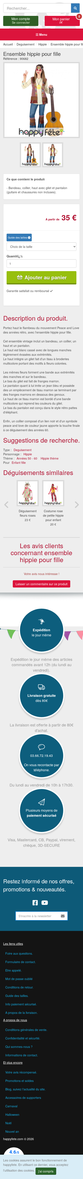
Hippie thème (50, 458)
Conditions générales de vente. (26, 1030)
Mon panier (66, 20)
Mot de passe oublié (19, 979)
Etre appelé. (13, 970)
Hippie (27, 454)
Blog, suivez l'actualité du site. (25, 1089)
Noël (8, 1123)
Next (76, 504)
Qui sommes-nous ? (19, 1046)
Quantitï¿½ (15, 256)
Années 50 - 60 (27, 458)
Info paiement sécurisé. (21, 1004)
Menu (42, 34)
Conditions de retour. (19, 987)
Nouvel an (12, 1131)
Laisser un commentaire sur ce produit (41, 584)
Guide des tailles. (17, 996)
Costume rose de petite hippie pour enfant (53, 515)
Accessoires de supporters (23, 1097)
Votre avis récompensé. (21, 1072)
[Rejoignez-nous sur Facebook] (35, 902)
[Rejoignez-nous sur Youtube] (44, 902)
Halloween (12, 1114)
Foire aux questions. (19, 953)
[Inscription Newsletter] (62, 916)
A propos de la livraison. (21, 1012)
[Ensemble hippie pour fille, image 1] (52, 154)
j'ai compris (45, 1171)
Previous (6, 504)
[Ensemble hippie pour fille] (30, 154)
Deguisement (22, 450)
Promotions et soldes (19, 1081)
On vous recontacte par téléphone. (41, 767)
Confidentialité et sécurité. (22, 1038)
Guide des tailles (18, 237)
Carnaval (11, 1106)
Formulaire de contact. (20, 962)
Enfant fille (19, 462)
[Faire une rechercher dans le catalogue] (75, 8)
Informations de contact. (21, 1055)
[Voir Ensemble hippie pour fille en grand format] (41, 99)
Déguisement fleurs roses (28, 513)
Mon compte (20, 20)
